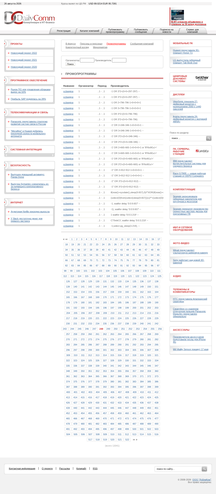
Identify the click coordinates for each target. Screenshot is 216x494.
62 (140, 255)
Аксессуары (181, 330)
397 (142, 387)
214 (142, 313)
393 (112, 387)
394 (120, 387)
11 (122, 239)
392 (105, 387)
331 (134, 360)
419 (112, 397)
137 (149, 281)
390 (90, 387)
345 (142, 365)
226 (134, 318)
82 (66, 265)
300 (97, 350)
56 (103, 255)
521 (120, 439)
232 (83, 323)
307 (149, 350)
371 (142, 376)
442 (90, 408)
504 (68, 434)
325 (90, 360)
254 (145, 329)
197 (112, 307)
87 (97, 265)
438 (156, 402)
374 (68, 381)
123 (145, 276)
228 (149, 318)
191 (68, 307)
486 (127, 423)
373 (156, 376)
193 (83, 307)
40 (103, 249)
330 (127, 360)
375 (75, 381)
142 (90, 286)
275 (105, 339)
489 (149, 423)
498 (120, 429)
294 (149, 344)
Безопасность (21, 165)
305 (134, 350)
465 (68, 418)
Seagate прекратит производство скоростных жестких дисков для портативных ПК (190, 211)
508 (98, 434)
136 (142, 281)
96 (152, 265)
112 (65, 276)
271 (75, 339)
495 (97, 429)
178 (68, 302)
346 (149, 365)
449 (142, 408)
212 (127, 313)
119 (115, 276)
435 (134, 402)
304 (127, 350)
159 (120, 292)
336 (75, 365)
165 (68, 297)
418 (105, 397)
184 (112, 302)
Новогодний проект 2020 (24, 67)
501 (142, 429)
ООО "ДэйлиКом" (201, 479)
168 (90, 297)
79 (146, 260)
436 (142, 402)
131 (105, 281)
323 (75, 360)
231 (75, 323)
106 (122, 271)
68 (78, 260)
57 (109, 255)
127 (75, 281)
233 (90, 323)
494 (90, 429)
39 (97, 249)
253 (138, 329)
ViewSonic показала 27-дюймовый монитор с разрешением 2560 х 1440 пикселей (187, 105)
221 (97, 318)
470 (105, 418)
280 (142, 339)
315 (112, 355)
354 (112, 371)
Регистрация (63, 31)
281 (149, 339)
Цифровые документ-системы (180, 78)
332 (142, 360)
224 (120, 318)
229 (156, 318)
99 (71, 271)
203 (156, 307)
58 (115, 255)
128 (83, 281)
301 (105, 350)
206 (83, 313)
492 (75, 429)
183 (105, 302)
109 (144, 271)
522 (127, 439)
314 (105, 355)
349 (75, 371)
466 (75, 418)
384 (142, 381)
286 (90, 344)
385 (149, 381)
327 (105, 360)
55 (97, 255)
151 (156, 286)
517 (90, 439)
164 (156, 292)
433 (120, 402)
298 (83, 350)
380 (112, 381)
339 (97, 365)
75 (121, 260)
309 (68, 355)
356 (127, 371)
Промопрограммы (80, 74)
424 (149, 397)
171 (112, 297)
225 (127, 318)
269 (156, 334)
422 (134, 397)
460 (127, 413)
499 (127, 429)
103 (100, 271)
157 (105, 292)
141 (83, 286)
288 (105, 344)
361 (68, 376)
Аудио (177, 276)
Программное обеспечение (29, 80)
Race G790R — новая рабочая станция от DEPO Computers (189, 174)
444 (105, 408)
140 (75, 286)
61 (133, 255)
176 (149, 297)
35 (72, 249)
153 (75, 292)
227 (142, 318)
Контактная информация (22, 468)
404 (98, 392)
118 (108, 276)
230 (68, 323)
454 (83, 413)
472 (120, 418)
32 (152, 244)
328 (112, 360)
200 (134, 307)
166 (75, 297)
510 (112, 434)
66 (66, 260)
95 (146, 265)
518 (98, 439)
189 (149, 302)
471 (112, 418)
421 (127, 397)
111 (159, 271)
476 (149, 418)
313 (97, 355)
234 (97, 323)
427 (75, 402)
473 (127, 418)
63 (146, 255)
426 (68, 402)
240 (142, 323)
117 (101, 276)
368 (120, 376)
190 (156, 302)
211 (120, 313)
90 (115, 265)
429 (90, 402)
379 (105, 381)
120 (122, 276)
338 (90, 365)
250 (115, 329)
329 (120, 360)
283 (68, 344)
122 (137, 276)
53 (85, 255)
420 (120, 397)
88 (103, 265)
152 (68, 292)
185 (120, 302)
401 (75, 392)
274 (97, 339)
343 (127, 365)
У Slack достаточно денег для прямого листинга (26, 219)
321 (156, 355)
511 (120, 434)
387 (68, 387)
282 (156, 339)
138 (156, 281)
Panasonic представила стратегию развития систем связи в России (29, 122)
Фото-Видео (181, 243)
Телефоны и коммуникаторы (184, 290)
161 (134, 292)
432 (112, 402)
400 (68, 392)
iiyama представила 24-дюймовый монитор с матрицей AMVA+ (190, 119)
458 (112, 413)
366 (105, 376)
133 (120, 281)
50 (66, 255)
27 (121, 244)
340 (105, 365)
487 (134, 423)
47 (146, 249)
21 (85, 244)
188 (142, 302)
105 (115, 271)
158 (112, 292)
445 (112, 408)
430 (97, 402)
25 (109, 244)
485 (120, 423)
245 (79, 329)
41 (109, 249)
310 (75, 355)
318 (134, 355)
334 (156, 360)
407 (120, 392)
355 (120, 371)
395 (127, 387)
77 (133, 260)
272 (83, 339)
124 (152, 276)
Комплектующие (184, 189)
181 (90, 302)
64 (152, 255)
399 (156, 387)
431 (105, 402)
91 (121, 265)
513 (134, 434)
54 (91, 255)
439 (68, 408)
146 (120, 286)
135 (134, 281)
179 (75, 302)
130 (97, 281)
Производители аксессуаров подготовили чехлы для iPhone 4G (189, 339)
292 (134, 344)
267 (142, 334)
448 (134, 408)
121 (130, 276)
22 (91, 244)
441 (83, 408)
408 (127, 392)
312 (90, 355)
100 (78, 271)
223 (112, 318)
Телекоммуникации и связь (29, 112)
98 (65, 271)
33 (158, 244)
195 (97, 307)
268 (149, 334)
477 (156, 418)
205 (75, 313)
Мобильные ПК (183, 43)
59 (121, 255)
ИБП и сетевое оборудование (183, 228)
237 (120, 323)
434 (127, 402)
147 (127, 286)
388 (75, 387)
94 (140, 265)
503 (156, 429)
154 (83, 292)
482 (97, 423)
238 (127, 323)
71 (97, 260)
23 (97, 244)
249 (108, 329)
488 (142, 423)
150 (149, 286)
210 (112, 313)
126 (68, 281)
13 (134, 239)
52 (78, 255)
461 (134, 413)
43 (121, 249)
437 (149, 402)
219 (83, 318)
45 (133, 249)
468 (90, 418)
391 (97, 387)
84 (78, 265)
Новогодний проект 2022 (24, 53)
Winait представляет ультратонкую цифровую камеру (190, 251)
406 (112, 392)
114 (79, 276)
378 (97, 381)
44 (127, 249)
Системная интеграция (26, 149)
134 (127, 281)
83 (72, 265)
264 (120, 334)
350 (83, 371)
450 (149, 408)
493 (83, 429)
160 (127, 292)
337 (83, 365)
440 (75, 408)
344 (134, 365)
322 (68, 360)
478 (68, 423)
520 (112, 439)
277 (120, 339)
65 (158, 255)
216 (156, 313)
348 (68, 371)
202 (149, 307)
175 (142, 297)
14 (140, 239)
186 (127, 302)
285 (83, 344)
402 (83, 392)
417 (97, 397)
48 (152, 249)
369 (127, 376)
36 (78, 249)
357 (134, 371)
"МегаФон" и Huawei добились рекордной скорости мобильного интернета (28, 133)
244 (72, 329)
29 (133, 244)
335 (68, 365)
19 (72, 244)
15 (146, 239)
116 (94, 276)
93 (133, 265)
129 (90, 281)
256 (160, 329)
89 (109, 265)
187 (134, 302)
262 (105, 334)
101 (85, 271)
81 (158, 260)
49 (158, 249)
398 (149, 387)
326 (97, 360)
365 (97, 376)
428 (83, 402)
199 (127, 307)
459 (120, 413)
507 (90, 434)
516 (156, 434)
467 (83, 418)
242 (156, 323)
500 (134, 429)
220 (90, 318)
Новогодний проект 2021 (24, 60)
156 (97, 292)
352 (97, 371)
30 (140, 244)
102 (93, 271)
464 (156, 413)
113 (72, 276)
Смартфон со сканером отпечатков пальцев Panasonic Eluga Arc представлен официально (189, 313)
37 (85, 249)
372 (149, 376)
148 (134, 286)
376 (83, 381)
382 (127, 381)
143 (97, 286)
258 (75, 334)
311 (83, 355)
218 (75, 318)
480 (83, 423)
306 (142, 350)
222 (105, 318)
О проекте (47, 468)
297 (75, 350)
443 (97, 408)
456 (97, 413)
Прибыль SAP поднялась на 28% (28, 99)
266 (134, 334)
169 (97, 297)
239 (134, 323)
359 (149, 371)
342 (120, 365)
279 (134, 339)
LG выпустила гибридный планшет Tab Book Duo (186, 61)
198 (120, 307)
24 (103, 244)
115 (86, 276)
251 (123, 329)
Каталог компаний (89, 31)
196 (105, 307)
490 (156, 423)
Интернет (17, 202)
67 (72, 260)
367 (112, 376)
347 (156, 365)
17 (159, 239)
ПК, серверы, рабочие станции (181, 151)
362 (75, 376)
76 (127, 260)
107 (130, 271)
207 (90, 313)
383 (134, 381)
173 (127, 297)
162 (142, 292)
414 (75, 397)
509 (105, 434)
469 (97, 418)
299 (90, 350)
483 (105, 423)
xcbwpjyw (68, 91)
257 (68, 334)
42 (115, 249)
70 (91, 260)
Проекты (16, 44)
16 (152, 239)
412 (156, 392)
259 (83, 334)
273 (90, 339)
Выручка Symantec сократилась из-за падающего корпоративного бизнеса (30, 186)
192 (75, 307)
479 (75, 423)
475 (142, 418)
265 (127, 334)
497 (112, 429)
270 (68, 339)
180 (83, 302)
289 (112, 344)
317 (127, 355)
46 (140, 249)
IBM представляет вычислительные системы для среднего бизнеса (189, 163)
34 (66, 249)
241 (149, 323)
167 (83, 297)
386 (156, 381)
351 (90, 371)
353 (105, 371)
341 (112, 365)
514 (142, 434)
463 (149, 413)
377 (90, 381)
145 (112, 286)
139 (68, 286)
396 (134, 387)
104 (107, 271)
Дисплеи (179, 94)
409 (134, 392)
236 (112, 323)
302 (112, 350)
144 (105, 286)
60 (127, 255)
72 (103, 260)
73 (109, 260)
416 (90, 397)
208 (98, 313)
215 (149, 313)
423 (142, 397)
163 (149, 292)
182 (97, 302)
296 (68, 350)
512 (127, 434)
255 (152, 329)
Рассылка (64, 468)
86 (91, 265)
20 (78, 244)
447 (127, 408)
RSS (95, 468)
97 (158, 265)
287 (97, 344)
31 (146, 244)
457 (105, 413)
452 (68, 413)
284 (75, 344)
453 (75, 413)
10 (116, 239)
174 (134, 297)
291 (127, 344)
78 (140, 260)
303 (120, 350)
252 (130, 329)
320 (149, 355)
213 (134, 313)
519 (105, 439)
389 (83, 387)
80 (152, 260)
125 (159, 276)
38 (91, 249)
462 (142, 413)
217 (68, 318)
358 (142, 371)
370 (134, 376)
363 (83, 376)
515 (149, 434)
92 (127, 265)
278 (127, 339)
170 (105, 297)
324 (83, 360)
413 (68, 397)
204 (68, 313)
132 (112, 281)
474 (134, 418)
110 (152, 271)
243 (65, 329)
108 (137, 271)
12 (128, 239)
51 (72, 255)
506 (83, 434)
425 (156, 397)
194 (90, 307)
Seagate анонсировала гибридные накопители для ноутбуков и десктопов (187, 199)
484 (112, 423)
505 (75, 434)
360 (156, 371)
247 (94, 329)
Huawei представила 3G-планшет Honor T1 (186, 51)
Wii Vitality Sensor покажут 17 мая (190, 349)
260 (90, 334)
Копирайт (81, 468)
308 (156, 350)
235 (105, 323)
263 (112, 334)
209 (105, 313)
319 (142, 355)
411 (149, 392)
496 (105, 429)
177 (156, 297)
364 (90, 376)
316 (120, 355)
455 (90, 413)
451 (156, 408)
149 (142, 286)
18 (66, 244)
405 (105, 392)
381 (120, 381)
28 (127, 244)
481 (90, 423)
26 (115, 244)
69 (85, 260)
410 (142, 392)
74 (115, 260)
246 (87, 329)
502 (149, 429)
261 (97, 334)
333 (149, 360)
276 (112, 339)
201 (142, 307)
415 (83, 397)
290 (120, 344)
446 (120, 408)
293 (142, 344)
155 (90, 292)
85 (85, 265)
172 (120, 297)
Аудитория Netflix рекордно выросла (30, 211)
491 (68, 429)
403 (90, 392)
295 (156, 344)
